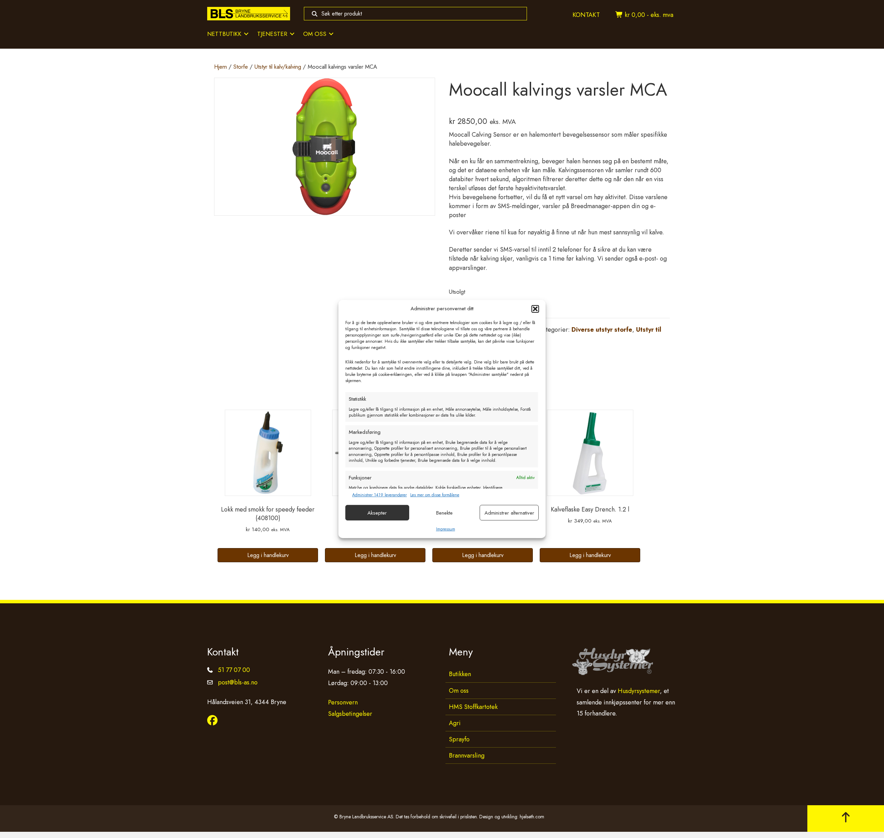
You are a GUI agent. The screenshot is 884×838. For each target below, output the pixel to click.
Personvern (343, 702)
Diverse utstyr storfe (601, 329)
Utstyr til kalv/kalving (277, 66)
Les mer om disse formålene (434, 495)
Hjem (220, 66)
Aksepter (377, 513)
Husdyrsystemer (639, 690)
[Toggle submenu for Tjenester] (292, 34)
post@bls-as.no (238, 682)
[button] (535, 308)
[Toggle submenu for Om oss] (331, 34)
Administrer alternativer (509, 513)
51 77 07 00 (234, 669)
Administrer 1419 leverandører (379, 495)
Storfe (240, 66)
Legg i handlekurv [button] (268, 555)
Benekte (444, 513)
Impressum (445, 529)
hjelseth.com (532, 816)
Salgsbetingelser (350, 713)
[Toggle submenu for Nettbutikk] (246, 34)
